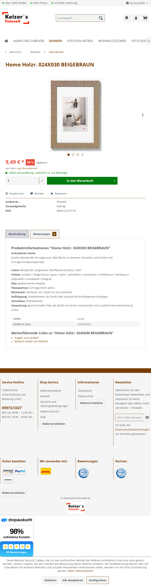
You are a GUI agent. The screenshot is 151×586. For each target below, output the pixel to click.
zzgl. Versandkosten (27, 168)
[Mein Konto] (136, 18)
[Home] (6, 40)
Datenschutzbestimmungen (132, 429)
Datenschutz (86, 396)
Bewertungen (44, 234)
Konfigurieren (97, 580)
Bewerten (60, 193)
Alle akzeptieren (72, 580)
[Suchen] (101, 18)
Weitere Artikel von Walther (31, 341)
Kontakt (45, 396)
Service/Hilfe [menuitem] (137, 3)
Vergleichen (16, 193)
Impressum (85, 390)
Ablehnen (50, 580)
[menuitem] (80, 18)
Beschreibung (17, 234)
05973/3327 (12, 407)
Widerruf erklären (53, 424)
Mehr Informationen (80, 571)
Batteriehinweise (50, 390)
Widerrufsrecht (49, 411)
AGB (42, 417)
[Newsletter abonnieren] (147, 417)
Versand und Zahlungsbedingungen (54, 404)
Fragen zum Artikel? (26, 338)
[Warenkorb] (145, 18)
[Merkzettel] (127, 18)
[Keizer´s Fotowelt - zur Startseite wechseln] (15, 19)
